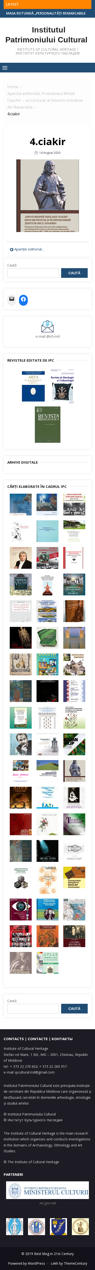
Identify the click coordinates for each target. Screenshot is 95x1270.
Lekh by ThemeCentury (69, 1263)
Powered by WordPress (26, 1263)
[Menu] (5, 67)
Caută (12, 265)
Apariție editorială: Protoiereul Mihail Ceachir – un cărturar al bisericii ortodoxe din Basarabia (29, 249)
